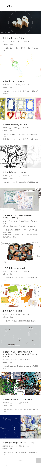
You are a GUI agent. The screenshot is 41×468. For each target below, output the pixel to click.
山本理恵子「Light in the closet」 (18, 443)
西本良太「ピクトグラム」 (14, 38)
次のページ (38, 460)
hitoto (7, 5)
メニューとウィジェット (36, 7)
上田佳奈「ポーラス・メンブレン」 (18, 399)
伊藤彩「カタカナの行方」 (14, 81)
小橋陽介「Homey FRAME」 (15, 124)
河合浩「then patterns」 (14, 268)
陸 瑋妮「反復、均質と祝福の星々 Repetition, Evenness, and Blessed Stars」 (20, 354)
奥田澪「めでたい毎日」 (13, 311)
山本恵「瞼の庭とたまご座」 (15, 172)
